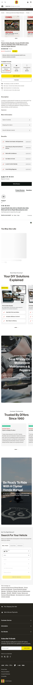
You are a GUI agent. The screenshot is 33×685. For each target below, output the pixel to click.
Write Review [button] (16, 184)
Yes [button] (12, 215)
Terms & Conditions (5, 671)
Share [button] (18, 215)
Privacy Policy (4, 669)
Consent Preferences (5, 674)
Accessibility (3, 676)
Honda (27, 12)
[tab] (20, 190)
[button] (16, 49)
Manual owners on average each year (16, 9)
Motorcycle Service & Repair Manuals (15, 12)
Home (2, 12)
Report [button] (15, 215)
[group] (16, 177)
